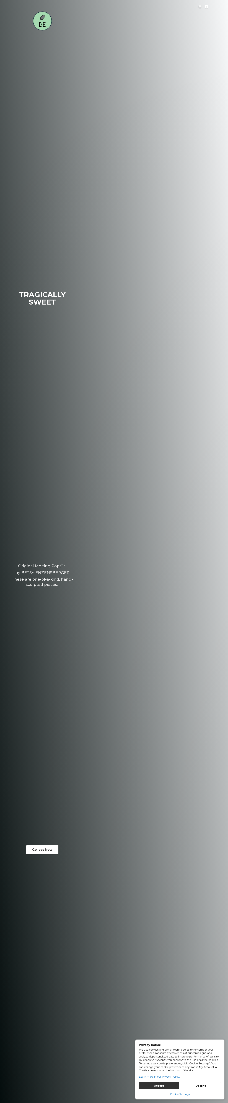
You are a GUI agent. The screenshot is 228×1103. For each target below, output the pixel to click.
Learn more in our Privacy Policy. (159, 1076)
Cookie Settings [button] (180, 1094)
